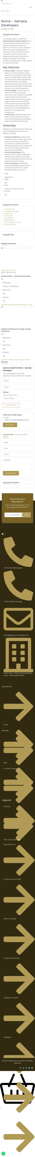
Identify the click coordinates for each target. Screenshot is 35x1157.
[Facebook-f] (20, 1068)
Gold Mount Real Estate (10, 304)
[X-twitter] (26, 1068)
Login (31, 7)
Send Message (11, 473)
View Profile (10, 425)
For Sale (12, 270)
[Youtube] (32, 1068)
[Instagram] (23, 1068)
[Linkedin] (29, 1068)
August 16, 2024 (24, 360)
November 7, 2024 (25, 304)
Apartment (5, 270)
